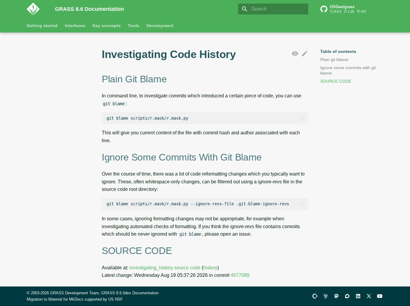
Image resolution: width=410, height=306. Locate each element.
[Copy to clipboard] (302, 118)
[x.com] (369, 296)
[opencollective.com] (315, 296)
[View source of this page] (295, 54)
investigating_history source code (164, 267)
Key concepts (106, 25)
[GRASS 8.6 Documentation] (36, 9)
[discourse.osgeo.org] (347, 296)
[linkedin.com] (358, 296)
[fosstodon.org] (336, 296)
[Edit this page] (304, 54)
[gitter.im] (325, 296)
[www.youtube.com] (379, 296)
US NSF (115, 299)
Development (159, 25)
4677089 (240, 275)
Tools (133, 25)
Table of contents (338, 51)
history (210, 267)
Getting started (42, 25)
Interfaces (75, 25)
